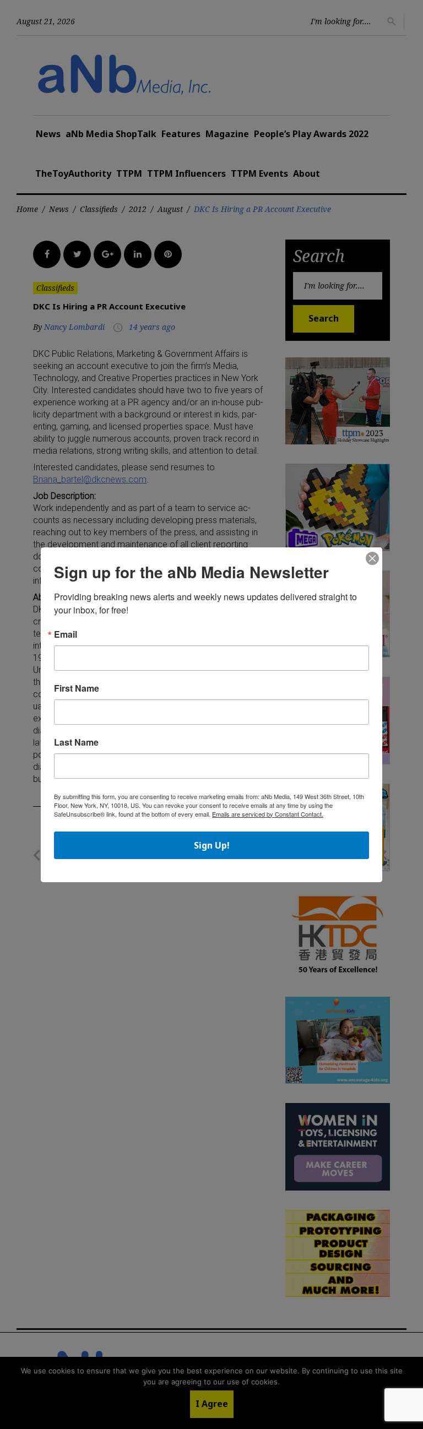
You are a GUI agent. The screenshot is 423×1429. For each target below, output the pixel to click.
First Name (76, 688)
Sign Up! (212, 845)
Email (65, 634)
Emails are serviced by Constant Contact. (267, 813)
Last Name (76, 742)
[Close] (372, 559)
